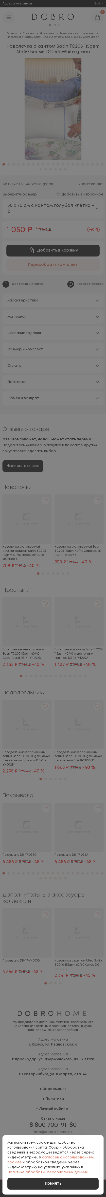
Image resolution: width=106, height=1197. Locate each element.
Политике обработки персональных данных (47, 1172)
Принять (53, 1183)
